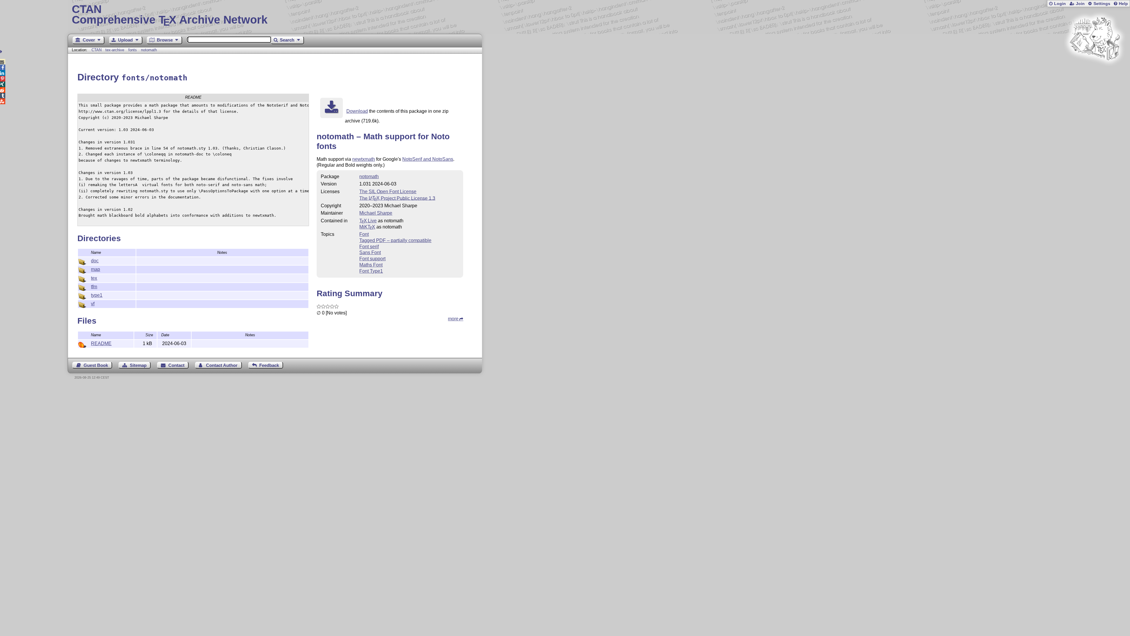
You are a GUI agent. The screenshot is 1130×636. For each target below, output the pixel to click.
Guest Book (96, 365)
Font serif (369, 246)
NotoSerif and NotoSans (427, 159)
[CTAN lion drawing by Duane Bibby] (1095, 71)
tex (94, 278)
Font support (372, 258)
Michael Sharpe (375, 213)
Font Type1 (371, 271)
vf (92, 303)
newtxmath (363, 159)
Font (364, 234)
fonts (132, 50)
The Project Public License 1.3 (397, 198)
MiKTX (367, 226)
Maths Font (371, 264)
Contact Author (221, 365)
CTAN (97, 50)
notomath (149, 50)
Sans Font (370, 252)
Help (1123, 3)
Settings (1102, 3)
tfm (94, 286)
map (95, 269)
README (101, 343)
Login (1060, 3)
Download (357, 111)
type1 (96, 295)
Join (1080, 3)
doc (95, 260)
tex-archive (114, 50)
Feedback (269, 365)
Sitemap (138, 365)
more (453, 318)
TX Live (368, 220)
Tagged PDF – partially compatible (395, 240)
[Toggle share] (2, 51)
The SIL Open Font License (387, 191)
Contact (176, 365)
